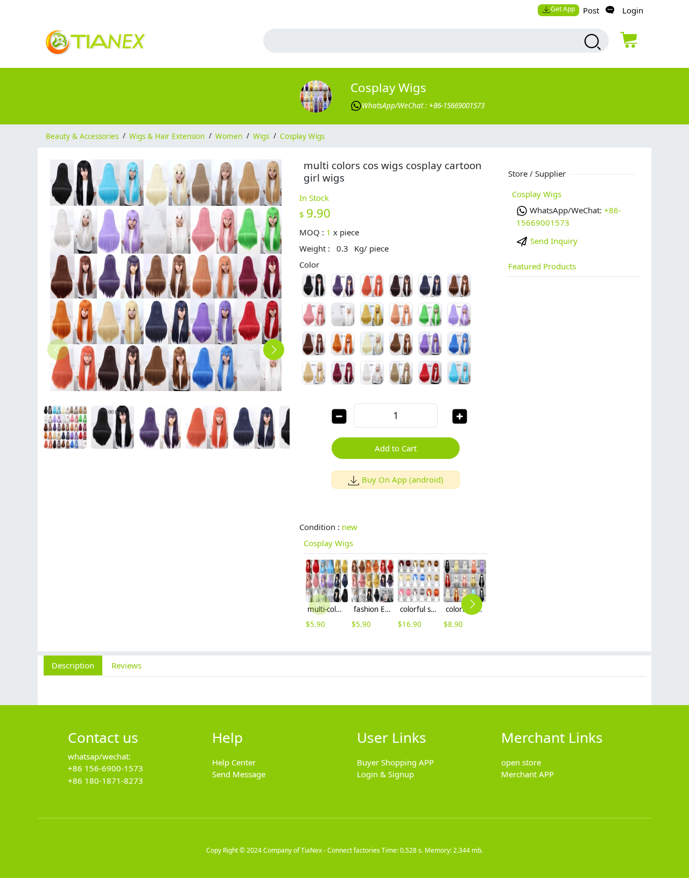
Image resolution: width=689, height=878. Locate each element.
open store (521, 762)
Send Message (238, 774)
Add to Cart (396, 448)
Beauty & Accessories (82, 136)
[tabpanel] (344, 685)
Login (632, 10)
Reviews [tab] (126, 665)
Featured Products (542, 266)
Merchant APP (527, 774)
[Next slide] (273, 349)
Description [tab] (73, 665)
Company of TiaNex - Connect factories (321, 850)
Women (228, 136)
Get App (563, 8)
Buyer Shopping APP (395, 762)
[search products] (591, 42)
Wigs (261, 136)
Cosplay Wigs (388, 87)
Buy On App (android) (403, 479)
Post (591, 10)
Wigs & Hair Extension (167, 136)
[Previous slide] (57, 349)
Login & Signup (385, 774)
